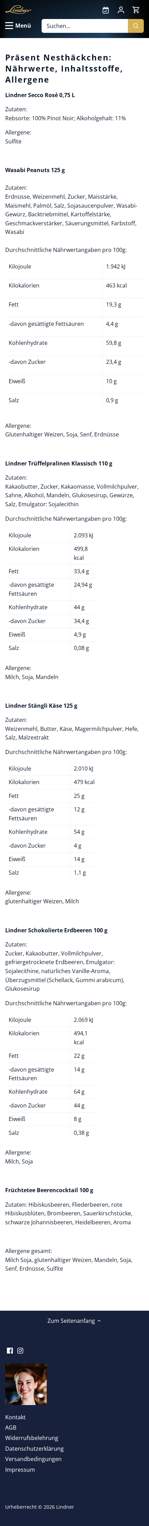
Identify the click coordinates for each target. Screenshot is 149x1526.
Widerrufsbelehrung (31, 1438)
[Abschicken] (136, 26)
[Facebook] (10, 1350)
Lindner (65, 1507)
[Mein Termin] (106, 9)
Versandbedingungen (33, 1459)
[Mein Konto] (121, 9)
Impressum (20, 1469)
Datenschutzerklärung (34, 1448)
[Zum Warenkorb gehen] (136, 9)
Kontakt (15, 1417)
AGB (10, 1427)
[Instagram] (20, 1350)
